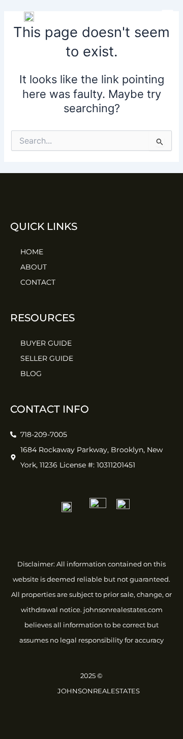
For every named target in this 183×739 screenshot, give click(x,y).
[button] (168, 16)
